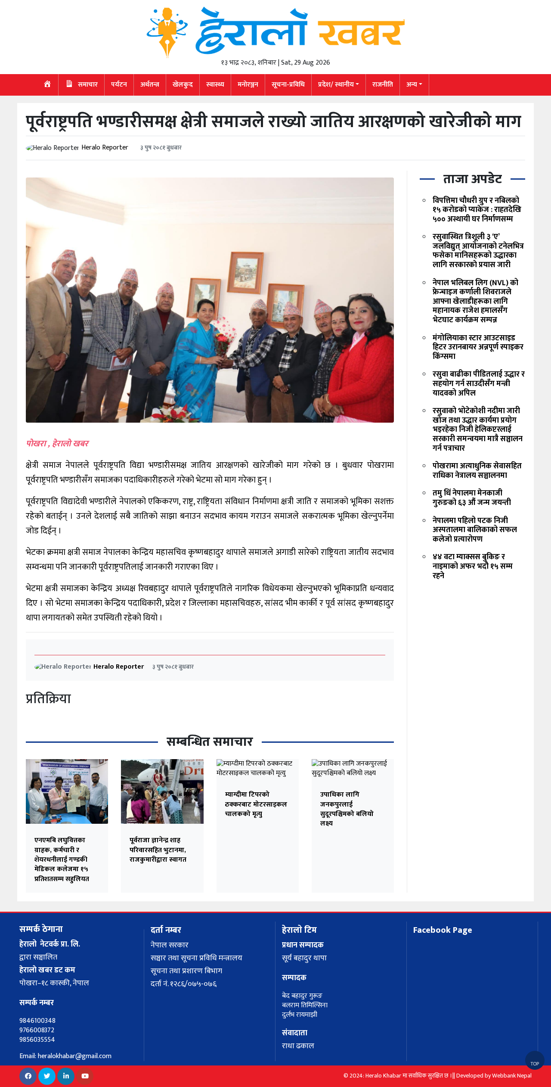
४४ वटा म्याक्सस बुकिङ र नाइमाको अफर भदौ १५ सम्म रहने (473, 566)
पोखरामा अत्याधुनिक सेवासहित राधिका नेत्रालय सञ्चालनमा (477, 471)
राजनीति (382, 84)
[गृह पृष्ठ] (48, 85)
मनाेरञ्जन (248, 84)
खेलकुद (183, 84)
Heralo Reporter (104, 147)
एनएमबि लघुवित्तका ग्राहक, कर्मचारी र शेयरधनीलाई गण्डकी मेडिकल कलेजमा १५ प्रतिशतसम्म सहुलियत (61, 860)
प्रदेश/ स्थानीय (336, 84)
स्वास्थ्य (215, 84)
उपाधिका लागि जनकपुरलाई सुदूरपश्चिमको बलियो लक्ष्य (347, 809)
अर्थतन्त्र (149, 84)
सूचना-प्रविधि (288, 84)
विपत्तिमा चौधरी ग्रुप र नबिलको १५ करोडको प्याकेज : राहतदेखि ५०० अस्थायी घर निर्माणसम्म (477, 210)
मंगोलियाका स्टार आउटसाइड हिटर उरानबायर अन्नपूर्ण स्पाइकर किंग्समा (478, 347)
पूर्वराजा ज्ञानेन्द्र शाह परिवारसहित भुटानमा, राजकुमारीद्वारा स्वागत (158, 850)
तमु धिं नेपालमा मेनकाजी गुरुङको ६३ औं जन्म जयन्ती (472, 498)
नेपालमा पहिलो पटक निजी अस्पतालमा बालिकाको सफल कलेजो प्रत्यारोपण (475, 530)
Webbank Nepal (512, 1076)
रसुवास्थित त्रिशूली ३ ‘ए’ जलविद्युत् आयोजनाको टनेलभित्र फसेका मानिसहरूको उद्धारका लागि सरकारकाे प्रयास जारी (478, 250)
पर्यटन (119, 84)
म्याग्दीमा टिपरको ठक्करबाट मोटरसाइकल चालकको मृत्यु (256, 804)
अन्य (411, 84)
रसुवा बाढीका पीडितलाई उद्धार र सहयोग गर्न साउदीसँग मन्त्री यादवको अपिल (479, 384)
